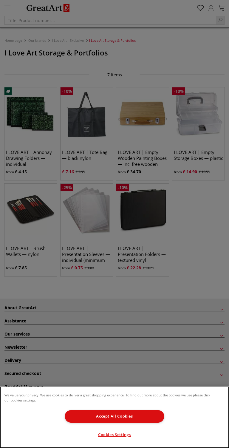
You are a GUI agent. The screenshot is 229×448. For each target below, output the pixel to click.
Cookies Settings (114, 434)
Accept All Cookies (114, 416)
